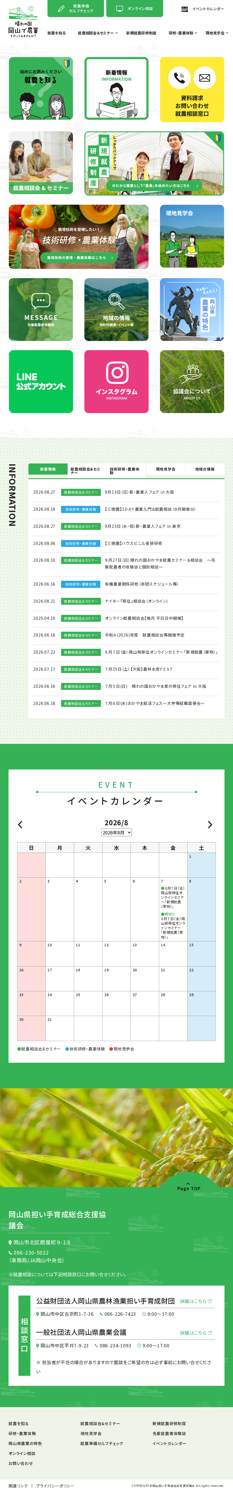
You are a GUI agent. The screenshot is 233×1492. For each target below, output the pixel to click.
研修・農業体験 (181, 33)
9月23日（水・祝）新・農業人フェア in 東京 (142, 526)
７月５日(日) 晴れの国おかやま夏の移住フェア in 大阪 (155, 686)
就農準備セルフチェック (101, 1443)
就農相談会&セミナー (96, 33)
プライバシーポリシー (55, 1486)
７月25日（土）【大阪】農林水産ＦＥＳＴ (139, 669)
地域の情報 (205, 469)
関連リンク (18, 1486)
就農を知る (56, 33)
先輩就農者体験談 (169, 1433)
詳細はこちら (194, 1301)
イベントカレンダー (170, 1443)
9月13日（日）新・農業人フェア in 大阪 (139, 492)
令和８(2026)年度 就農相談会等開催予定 (145, 635)
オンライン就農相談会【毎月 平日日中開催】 (144, 618)
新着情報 (48, 469)
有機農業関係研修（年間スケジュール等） (142, 584)
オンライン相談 (22, 1453)
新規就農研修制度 (141, 33)
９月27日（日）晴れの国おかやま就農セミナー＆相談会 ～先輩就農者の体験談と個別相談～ (160, 563)
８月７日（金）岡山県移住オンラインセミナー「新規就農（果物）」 (161, 652)
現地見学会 (215, 33)
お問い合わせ (21, 1463)
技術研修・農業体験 (124, 470)
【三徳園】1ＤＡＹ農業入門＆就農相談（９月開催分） (150, 509)
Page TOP (188, 1188)
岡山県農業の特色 (25, 1443)
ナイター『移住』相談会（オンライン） (136, 601)
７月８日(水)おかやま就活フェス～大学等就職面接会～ (155, 703)
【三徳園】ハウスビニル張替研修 (133, 543)
